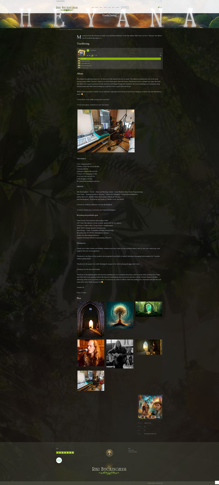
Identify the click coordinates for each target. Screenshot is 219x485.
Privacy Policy (131, 450)
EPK (129, 448)
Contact (117, 7)
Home (93, 7)
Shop (109, 7)
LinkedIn (67, 452)
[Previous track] (87, 55)
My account (124, 7)
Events (105, 7)
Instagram (62, 452)
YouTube (57, 452)
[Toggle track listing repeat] (96, 55)
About (96, 7)
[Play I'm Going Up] (88, 50)
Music (101, 7)
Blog (113, 7)
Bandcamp (70, 452)
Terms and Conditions (132, 451)
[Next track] (89, 55)
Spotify (73, 452)
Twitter (65, 452)
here (100, 38)
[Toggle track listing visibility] (160, 55)
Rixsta (154, 483)
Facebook (60, 452)
